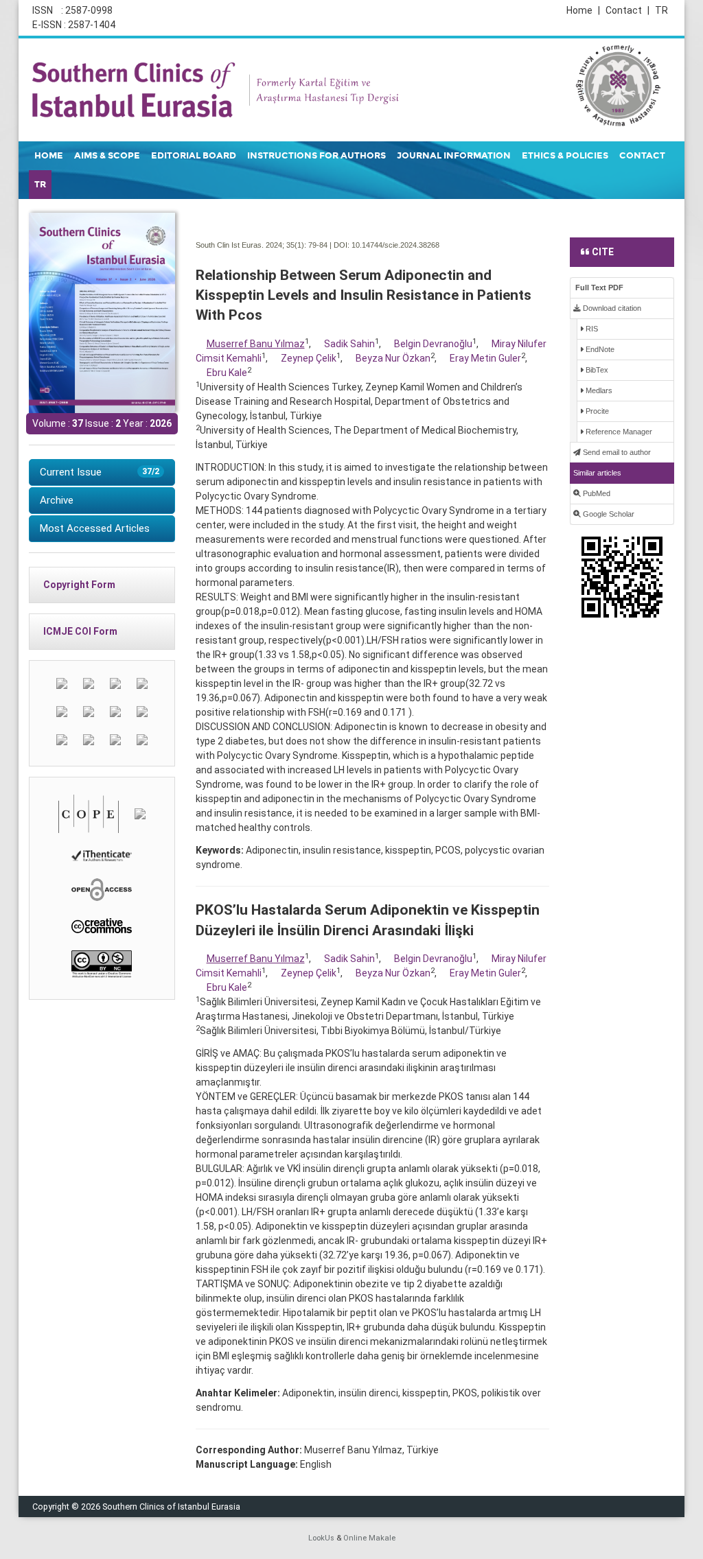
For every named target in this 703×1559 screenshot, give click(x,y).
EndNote (599, 349)
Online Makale (369, 1538)
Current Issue (99, 472)
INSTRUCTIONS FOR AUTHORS (316, 155)
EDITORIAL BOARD (193, 155)
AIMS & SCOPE (107, 155)
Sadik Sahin (349, 343)
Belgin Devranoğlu (433, 343)
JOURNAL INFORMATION (454, 155)
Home (583, 10)
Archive (56, 500)
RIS (591, 329)
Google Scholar (607, 514)
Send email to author (616, 452)
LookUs (321, 1538)
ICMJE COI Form (80, 631)
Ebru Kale (227, 372)
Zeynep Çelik (308, 358)
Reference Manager (618, 431)
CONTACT (642, 155)
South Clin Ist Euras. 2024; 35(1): (251, 245)
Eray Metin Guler (485, 358)
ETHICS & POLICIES (565, 155)
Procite (596, 411)
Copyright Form (79, 584)
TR (661, 10)
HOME (48, 155)
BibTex (596, 370)
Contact (627, 10)
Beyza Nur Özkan (393, 358)
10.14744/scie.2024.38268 (395, 245)
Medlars (598, 390)
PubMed (595, 493)
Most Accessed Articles (95, 528)
